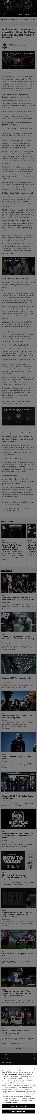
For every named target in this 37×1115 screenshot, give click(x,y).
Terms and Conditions (10, 1074)
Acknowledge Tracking (18, 1111)
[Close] (35, 1068)
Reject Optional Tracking (18, 1106)
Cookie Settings (12, 1102)
